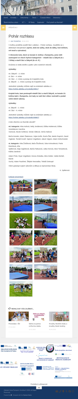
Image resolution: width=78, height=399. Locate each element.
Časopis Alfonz (45, 17)
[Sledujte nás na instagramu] (73, 391)
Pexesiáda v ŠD (14, 324)
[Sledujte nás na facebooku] (69, 391)
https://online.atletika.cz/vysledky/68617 (24, 89)
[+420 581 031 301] (60, 391)
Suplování (40, 22)
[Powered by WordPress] (11, 395)
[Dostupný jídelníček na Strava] (66, 391)
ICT (23, 22)
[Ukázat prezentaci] (16, 177)
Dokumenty (24, 17)
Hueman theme (27, 395)
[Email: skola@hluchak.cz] (57, 391)
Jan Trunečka (16, 41)
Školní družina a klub (11, 22)
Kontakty (13, 17)
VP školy (32, 22)
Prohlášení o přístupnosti (39, 384)
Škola (34, 17)
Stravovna (56, 17)
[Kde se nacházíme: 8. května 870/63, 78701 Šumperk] (63, 391)
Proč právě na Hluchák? (55, 22)
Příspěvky (13, 27)
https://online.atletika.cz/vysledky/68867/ (24, 117)
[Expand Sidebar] (3, 27)
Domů (6, 17)
